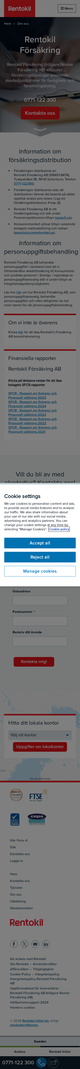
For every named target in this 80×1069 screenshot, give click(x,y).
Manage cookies (40, 571)
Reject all (40, 557)
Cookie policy (59, 529)
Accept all (40, 542)
